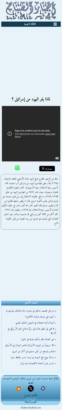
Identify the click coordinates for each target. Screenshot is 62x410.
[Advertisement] (31, 59)
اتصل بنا (30, 401)
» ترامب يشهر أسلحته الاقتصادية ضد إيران (38, 363)
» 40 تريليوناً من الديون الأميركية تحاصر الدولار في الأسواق (30, 345)
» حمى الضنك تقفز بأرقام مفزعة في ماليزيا (38, 339)
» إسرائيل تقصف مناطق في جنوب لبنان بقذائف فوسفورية (31, 311)
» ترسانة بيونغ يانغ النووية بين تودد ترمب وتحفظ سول (33, 357)
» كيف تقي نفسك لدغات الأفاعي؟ (40, 317)
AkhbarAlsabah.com (31, 408)
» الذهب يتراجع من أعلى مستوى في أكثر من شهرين (34, 351)
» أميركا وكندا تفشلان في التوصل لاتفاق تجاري (36, 323)
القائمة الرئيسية (30, 24)
